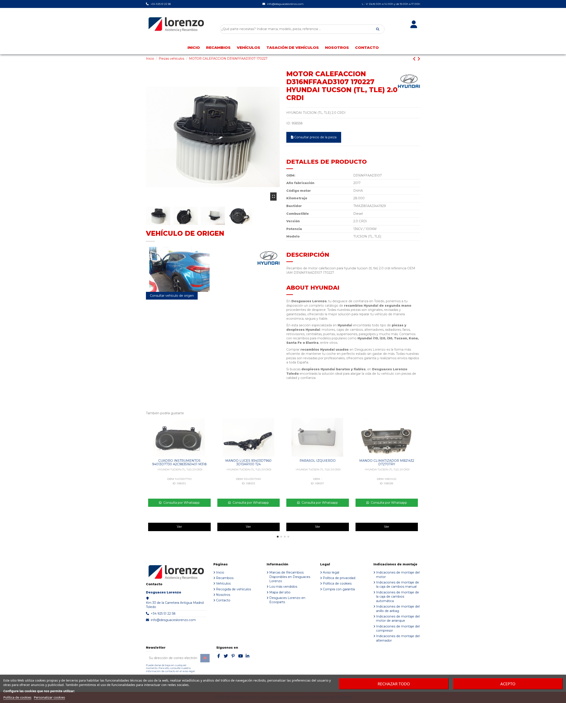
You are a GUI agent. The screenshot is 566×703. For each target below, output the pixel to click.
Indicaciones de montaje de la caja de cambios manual (397, 584)
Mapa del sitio (280, 592)
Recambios (224, 578)
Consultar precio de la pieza (315, 137)
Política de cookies (337, 583)
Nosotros (223, 595)
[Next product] (418, 59)
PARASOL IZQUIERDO (318, 461)
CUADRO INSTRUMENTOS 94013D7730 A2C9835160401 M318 (179, 462)
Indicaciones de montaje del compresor (398, 628)
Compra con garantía (339, 589)
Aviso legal (331, 572)
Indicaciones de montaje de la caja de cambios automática (397, 596)
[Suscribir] (205, 658)
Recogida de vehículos (233, 589)
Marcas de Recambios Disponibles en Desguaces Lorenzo (289, 576)
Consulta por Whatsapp (181, 503)
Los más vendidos (283, 587)
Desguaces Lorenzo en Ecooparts (287, 600)
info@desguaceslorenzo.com (173, 620)
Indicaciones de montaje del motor (398, 574)
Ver (179, 527)
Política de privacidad (339, 578)
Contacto (223, 600)
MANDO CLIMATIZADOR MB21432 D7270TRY (386, 462)
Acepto (507, 683)
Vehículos (223, 583)
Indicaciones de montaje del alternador (398, 638)
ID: (288, 123)
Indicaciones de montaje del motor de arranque (398, 618)
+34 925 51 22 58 (163, 614)
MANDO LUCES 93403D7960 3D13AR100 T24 (248, 462)
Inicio (220, 572)
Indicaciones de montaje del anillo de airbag (398, 608)
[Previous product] (415, 59)
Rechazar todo (394, 683)
